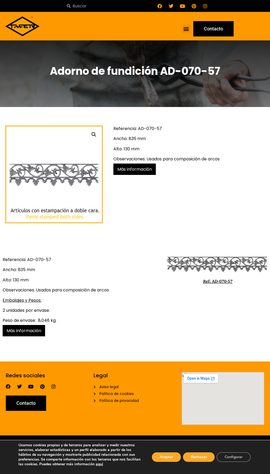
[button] (186, 29)
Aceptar (166, 456)
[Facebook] (159, 6)
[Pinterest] (193, 6)
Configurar (234, 456)
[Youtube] (182, 6)
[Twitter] (171, 6)
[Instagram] (205, 6)
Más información (134, 169)
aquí (99, 464)
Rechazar (199, 456)
